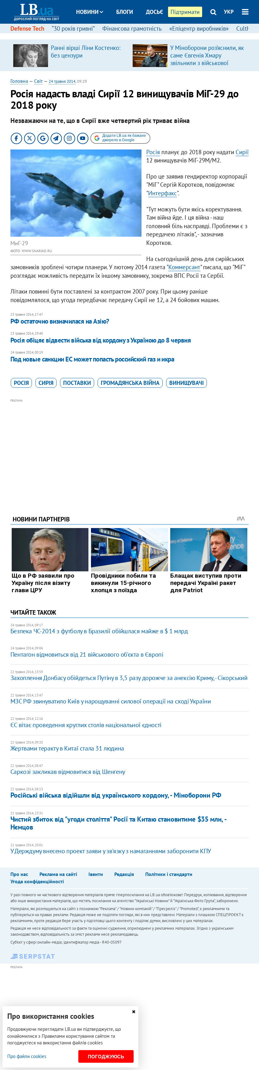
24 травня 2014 (62, 81)
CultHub (246, 28)
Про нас (19, 874)
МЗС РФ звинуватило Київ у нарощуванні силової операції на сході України (110, 701)
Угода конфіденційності (37, 881)
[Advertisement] (129, 448)
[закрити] (133, 1011)
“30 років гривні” (73, 28)
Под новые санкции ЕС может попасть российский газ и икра (92, 359)
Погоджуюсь (106, 1056)
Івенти (95, 874)
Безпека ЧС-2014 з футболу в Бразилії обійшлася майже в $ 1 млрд (99, 631)
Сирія (46, 382)
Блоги (124, 11)
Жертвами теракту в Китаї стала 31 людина (67, 748)
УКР (229, 11)
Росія (153, 152)
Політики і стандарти (168, 874)
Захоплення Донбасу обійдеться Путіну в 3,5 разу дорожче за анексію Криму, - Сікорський (129, 678)
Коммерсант (184, 267)
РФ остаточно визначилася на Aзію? (59, 321)
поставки (77, 382)
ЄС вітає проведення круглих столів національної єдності (85, 725)
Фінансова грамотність (132, 28)
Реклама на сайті (58, 874)
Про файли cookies (26, 1056)
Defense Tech (27, 28)
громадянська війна (130, 382)
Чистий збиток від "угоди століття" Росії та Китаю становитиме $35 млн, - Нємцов (118, 823)
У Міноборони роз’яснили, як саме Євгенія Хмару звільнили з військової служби (207, 59)
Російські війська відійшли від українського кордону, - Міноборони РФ (115, 795)
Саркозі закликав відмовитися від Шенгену (67, 772)
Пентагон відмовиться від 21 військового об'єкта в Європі (86, 654)
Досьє (154, 11)
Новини (87, 11)
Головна (19, 81)
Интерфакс (162, 193)
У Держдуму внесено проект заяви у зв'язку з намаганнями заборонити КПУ (110, 851)
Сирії (242, 152)
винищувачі (186, 382)
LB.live (135, 35)
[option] (70, 55)
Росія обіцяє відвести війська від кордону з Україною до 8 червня (100, 340)
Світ (38, 81)
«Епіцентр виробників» (199, 28)
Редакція (124, 874)
